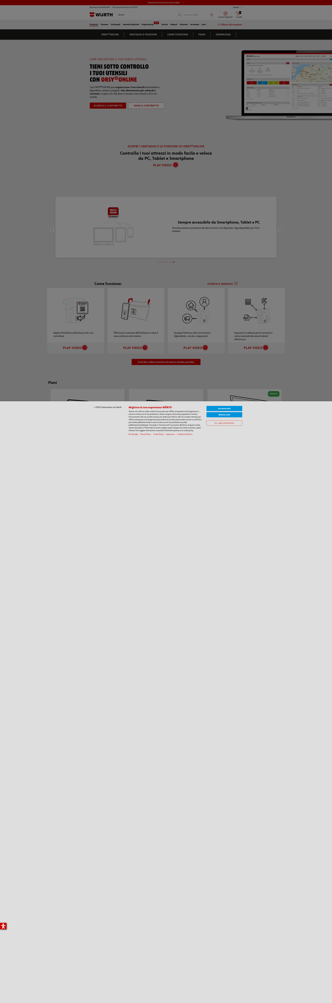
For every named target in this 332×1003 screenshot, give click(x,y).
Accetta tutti (224, 409)
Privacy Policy (145, 434)
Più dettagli (133, 434)
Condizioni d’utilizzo (185, 434)
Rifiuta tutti (224, 415)
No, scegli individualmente (224, 423)
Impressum (170, 434)
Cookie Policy (158, 434)
